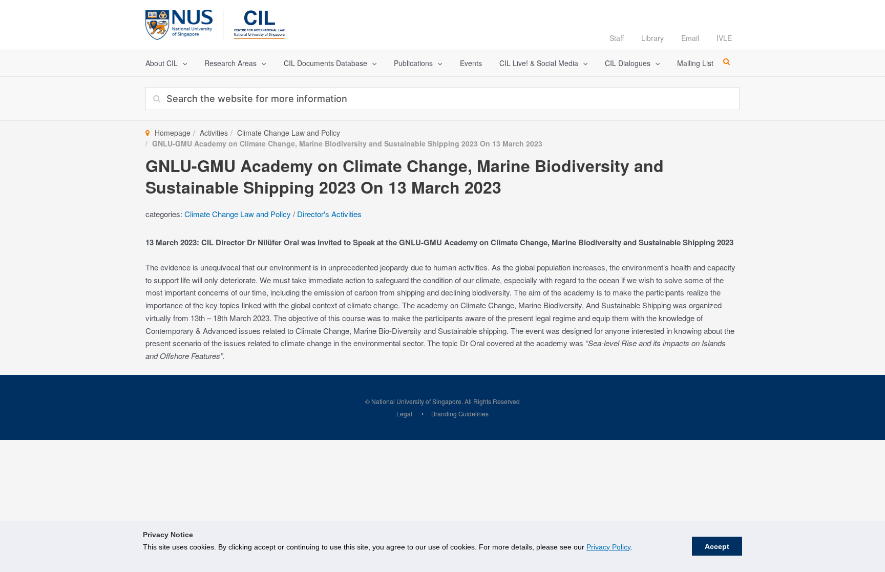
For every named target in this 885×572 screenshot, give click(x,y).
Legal (404, 413)
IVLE (724, 38)
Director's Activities (329, 213)
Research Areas (230, 63)
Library (652, 38)
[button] (182, 63)
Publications (413, 63)
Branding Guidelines (460, 413)
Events (471, 63)
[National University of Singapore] (179, 23)
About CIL (161, 63)
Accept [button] (717, 546)
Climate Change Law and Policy (288, 133)
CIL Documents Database (325, 63)
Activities (214, 133)
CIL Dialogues (627, 63)
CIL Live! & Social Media (538, 63)
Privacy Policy (608, 547)
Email (690, 38)
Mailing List (695, 63)
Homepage (173, 133)
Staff (616, 38)
